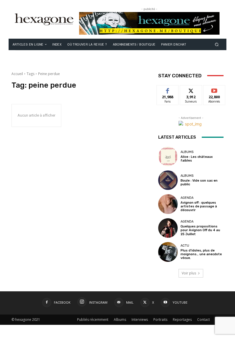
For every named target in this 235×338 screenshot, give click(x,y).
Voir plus (189, 273)
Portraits (160, 319)
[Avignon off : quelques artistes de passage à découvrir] (168, 204)
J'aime (167, 89)
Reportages (182, 319)
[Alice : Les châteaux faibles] (168, 156)
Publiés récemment (92, 319)
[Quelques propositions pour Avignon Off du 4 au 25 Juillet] (168, 228)
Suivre (191, 89)
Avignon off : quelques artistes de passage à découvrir (199, 206)
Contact (203, 319)
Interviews (140, 319)
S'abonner (214, 89)
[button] (216, 44)
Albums (187, 152)
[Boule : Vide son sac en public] (168, 180)
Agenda (187, 197)
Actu (185, 245)
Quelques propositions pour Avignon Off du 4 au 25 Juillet (200, 230)
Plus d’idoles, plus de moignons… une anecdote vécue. (201, 254)
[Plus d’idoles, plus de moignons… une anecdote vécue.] (168, 252)
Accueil (17, 73)
